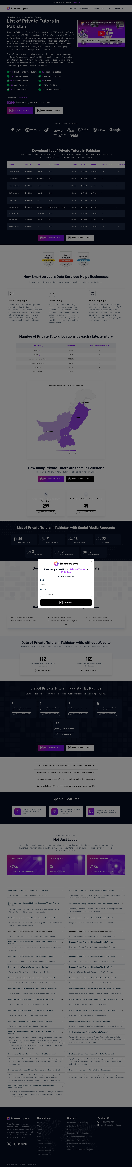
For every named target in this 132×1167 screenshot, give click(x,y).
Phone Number (46, 590)
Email (42, 580)
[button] (42, 594)
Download (67, 602)
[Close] (92, 561)
